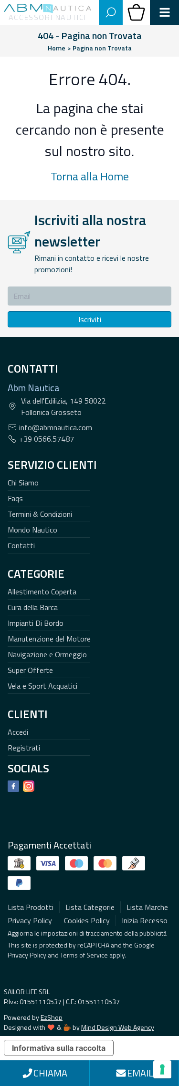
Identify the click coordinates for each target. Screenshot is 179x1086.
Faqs (15, 498)
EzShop (52, 1017)
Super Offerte (30, 670)
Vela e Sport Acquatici (42, 685)
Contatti (21, 545)
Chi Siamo (23, 482)
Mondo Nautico (32, 529)
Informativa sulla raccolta (58, 1048)
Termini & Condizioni (40, 514)
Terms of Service (84, 955)
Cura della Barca (33, 607)
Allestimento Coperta (42, 591)
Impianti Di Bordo (35, 623)
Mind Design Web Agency (117, 1027)
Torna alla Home (90, 176)
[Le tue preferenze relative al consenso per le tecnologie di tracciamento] (162, 1069)
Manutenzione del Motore (49, 638)
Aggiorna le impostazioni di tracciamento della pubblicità (87, 933)
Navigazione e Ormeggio (47, 654)
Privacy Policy (27, 955)
